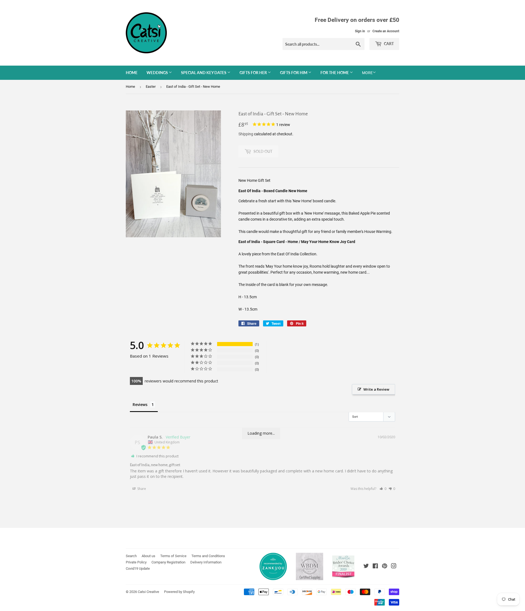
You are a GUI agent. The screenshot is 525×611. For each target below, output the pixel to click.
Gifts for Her (254, 72)
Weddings (158, 72)
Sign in (360, 31)
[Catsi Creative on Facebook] (375, 567)
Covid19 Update (138, 568)
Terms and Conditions (208, 556)
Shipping (245, 134)
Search (131, 556)
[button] (383, 488)
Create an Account (385, 31)
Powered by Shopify (179, 592)
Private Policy (136, 562)
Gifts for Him (294, 72)
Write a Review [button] (376, 389)
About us (148, 556)
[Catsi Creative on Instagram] (393, 567)
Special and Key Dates (204, 72)
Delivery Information (205, 562)
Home (132, 72)
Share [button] (141, 488)
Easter (151, 86)
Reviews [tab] (140, 404)
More (367, 73)
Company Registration (168, 562)
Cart (388, 43)
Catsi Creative (148, 592)
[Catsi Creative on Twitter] (366, 567)
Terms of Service (173, 556)
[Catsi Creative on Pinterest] (384, 567)
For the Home (335, 72)
